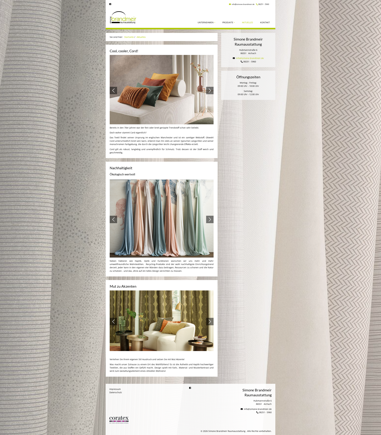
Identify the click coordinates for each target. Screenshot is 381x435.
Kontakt (265, 22)
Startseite (129, 37)
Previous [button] (113, 90)
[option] (162, 90)
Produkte (228, 22)
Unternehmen (206, 22)
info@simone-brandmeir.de (242, 4)
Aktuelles (247, 22)
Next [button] (210, 90)
